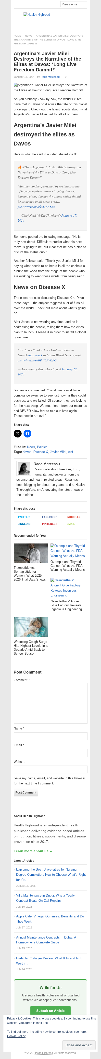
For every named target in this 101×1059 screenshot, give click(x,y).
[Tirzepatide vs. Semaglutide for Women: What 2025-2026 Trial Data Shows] (31, 554)
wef (70, 452)
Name (19, 728)
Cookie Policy (16, 1036)
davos (27, 452)
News (28, 35)
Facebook (50, 517)
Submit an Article (50, 1011)
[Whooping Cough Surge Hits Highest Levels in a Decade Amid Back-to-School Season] (31, 628)
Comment (22, 680)
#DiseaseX (35, 355)
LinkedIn (24, 523)
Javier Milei (58, 452)
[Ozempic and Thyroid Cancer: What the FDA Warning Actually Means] (67, 551)
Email (71, 523)
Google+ (73, 517)
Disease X (40, 452)
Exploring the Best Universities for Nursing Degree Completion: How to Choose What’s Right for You (51, 875)
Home (17, 35)
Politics (42, 447)
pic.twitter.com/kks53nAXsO (36, 206)
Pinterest (49, 523)
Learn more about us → (33, 851)
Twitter (24, 517)
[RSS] (84, 25)
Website (19, 762)
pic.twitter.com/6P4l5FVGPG (37, 360)
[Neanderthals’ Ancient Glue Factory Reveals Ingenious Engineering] (67, 588)
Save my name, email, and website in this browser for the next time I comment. (49, 780)
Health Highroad (43, 1052)
